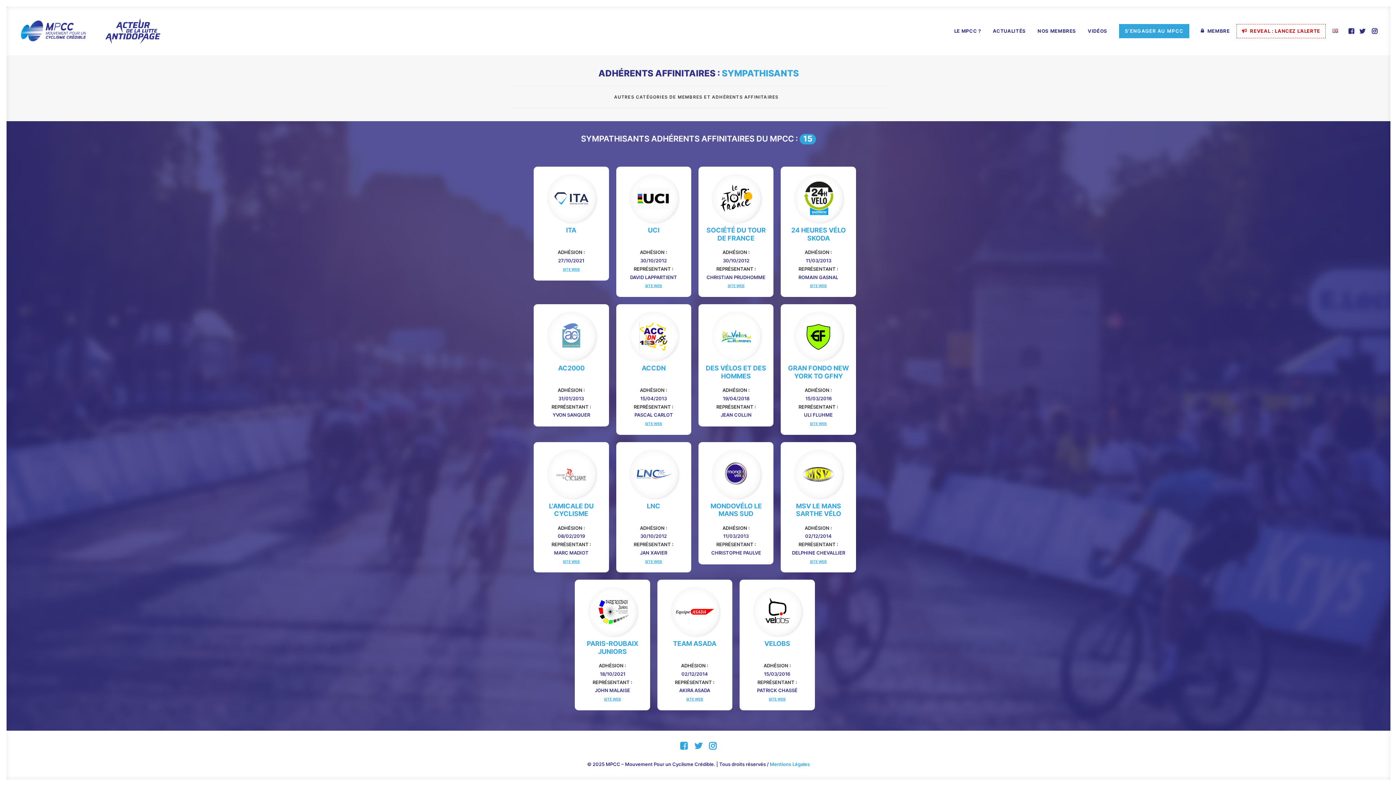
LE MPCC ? (967, 31)
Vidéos (1097, 31)
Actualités (1009, 31)
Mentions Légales (790, 764)
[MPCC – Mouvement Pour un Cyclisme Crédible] (90, 30)
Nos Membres (1057, 31)
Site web (571, 269)
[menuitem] (967, 31)
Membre (1218, 31)
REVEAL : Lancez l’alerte (1285, 31)
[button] (1352, 31)
